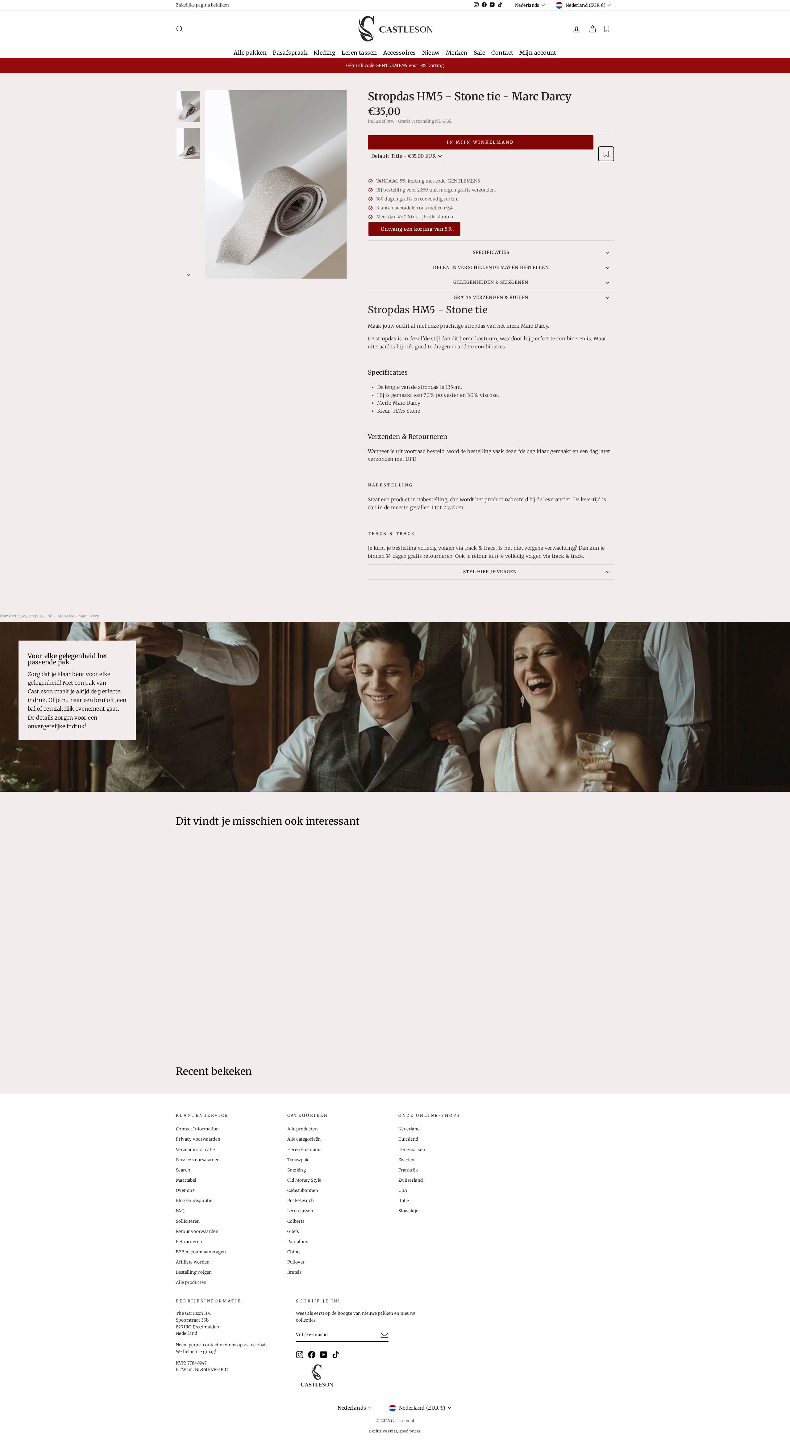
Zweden (406, 1160)
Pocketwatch (300, 1200)
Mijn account (537, 52)
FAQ (180, 1210)
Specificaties (491, 252)
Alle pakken (250, 52)
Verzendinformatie (195, 1149)
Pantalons (297, 1241)
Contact (502, 52)
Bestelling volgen (194, 1272)
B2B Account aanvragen (201, 1252)
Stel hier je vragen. (490, 571)
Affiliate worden (193, 1262)
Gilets (293, 1231)
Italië (403, 1200)
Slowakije (408, 1210)
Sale (479, 52)
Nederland (409, 1129)
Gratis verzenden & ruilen (491, 297)
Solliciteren (188, 1221)
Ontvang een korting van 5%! (417, 229)
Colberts (296, 1221)
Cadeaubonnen (302, 1190)
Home (5, 616)
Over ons (185, 1190)
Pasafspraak (290, 52)
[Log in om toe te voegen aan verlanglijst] (606, 153)
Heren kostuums (304, 1149)
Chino (293, 1252)
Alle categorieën (304, 1139)
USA (402, 1190)
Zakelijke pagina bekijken (202, 5)
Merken (457, 52)
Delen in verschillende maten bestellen (491, 267)
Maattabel (186, 1180)
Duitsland (408, 1139)
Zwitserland (410, 1180)
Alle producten (191, 1282)
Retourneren (189, 1241)
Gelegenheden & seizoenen (490, 282)
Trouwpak (298, 1160)
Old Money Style (304, 1180)
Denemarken (411, 1149)
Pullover (296, 1262)
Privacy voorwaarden (198, 1139)
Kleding (324, 52)
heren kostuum (478, 338)
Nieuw (431, 52)
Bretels (294, 1272)
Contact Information (197, 1129)
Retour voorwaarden (197, 1231)
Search (183, 1170)
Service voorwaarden (198, 1160)
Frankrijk (408, 1170)
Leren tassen (359, 52)
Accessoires (399, 52)
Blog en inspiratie (194, 1200)
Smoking (296, 1170)
